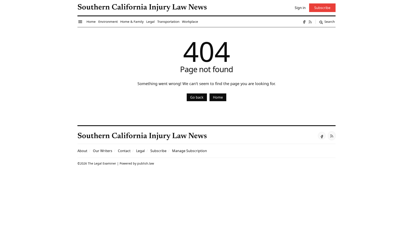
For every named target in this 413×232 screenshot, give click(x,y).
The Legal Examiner (102, 163)
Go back (196, 97)
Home (218, 97)
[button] (158, 150)
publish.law (145, 163)
